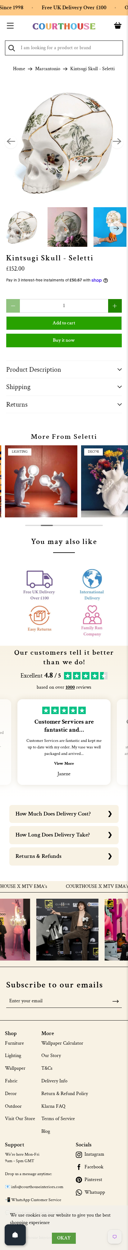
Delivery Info (54, 1081)
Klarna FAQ (53, 1106)
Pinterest (93, 1180)
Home (19, 68)
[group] (41, 481)
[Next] (117, 142)
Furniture (14, 1043)
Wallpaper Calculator (62, 1043)
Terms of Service (58, 1118)
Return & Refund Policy (64, 1093)
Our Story (51, 1055)
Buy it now (64, 340)
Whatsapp (95, 1192)
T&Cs (47, 1068)
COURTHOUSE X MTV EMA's (86, 886)
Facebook (94, 1167)
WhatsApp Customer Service (36, 1200)
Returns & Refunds (39, 856)
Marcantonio (47, 68)
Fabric (11, 1081)
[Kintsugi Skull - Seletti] (64, 142)
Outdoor (13, 1106)
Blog (45, 1131)
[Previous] (11, 142)
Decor (11, 1093)
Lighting (13, 1055)
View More (64, 763)
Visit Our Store (20, 1118)
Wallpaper (15, 1068)
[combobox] (64, 48)
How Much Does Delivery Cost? (53, 814)
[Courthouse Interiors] (64, 26)
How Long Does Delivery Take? (53, 835)
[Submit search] (11, 48)
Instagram (94, 1154)
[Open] (15, 1234)
